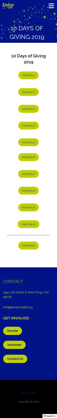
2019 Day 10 (28, 224)
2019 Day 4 (28, 125)
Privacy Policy (28, 392)
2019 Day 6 (28, 157)
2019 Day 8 (28, 190)
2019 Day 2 (28, 92)
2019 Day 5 (28, 142)
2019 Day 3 (28, 108)
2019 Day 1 (28, 75)
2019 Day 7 (28, 173)
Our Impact (28, 245)
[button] (52, 6)
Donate (12, 330)
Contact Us (15, 358)
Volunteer (14, 344)
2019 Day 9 (28, 207)
